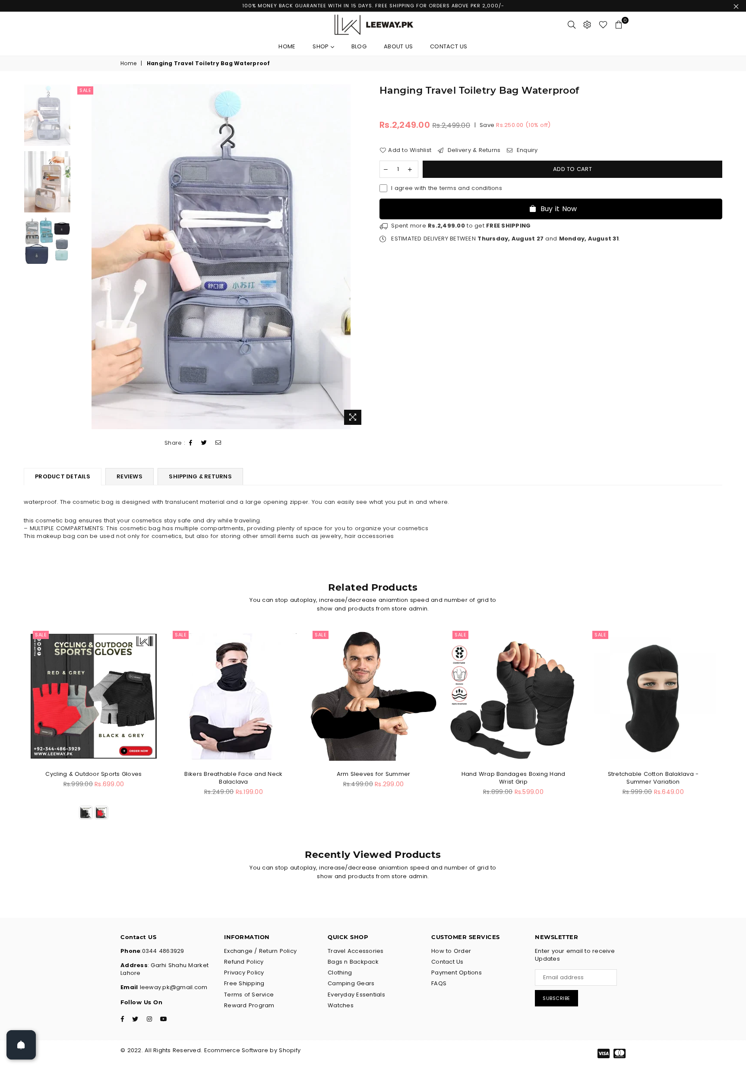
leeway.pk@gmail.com (172, 987)
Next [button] (359, 256)
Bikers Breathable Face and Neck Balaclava (233, 778)
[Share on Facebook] (191, 443)
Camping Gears (351, 983)
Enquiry (526, 150)
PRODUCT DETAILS (62, 476)
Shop (321, 46)
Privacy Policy (244, 972)
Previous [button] (82, 256)
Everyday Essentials (356, 994)
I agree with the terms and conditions (446, 188)
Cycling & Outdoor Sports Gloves (93, 774)
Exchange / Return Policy (260, 951)
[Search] (571, 24)
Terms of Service (249, 994)
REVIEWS (129, 476)
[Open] (21, 1045)
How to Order (451, 951)
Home (286, 46)
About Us (398, 46)
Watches (341, 1005)
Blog (359, 46)
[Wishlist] (603, 24)
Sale (85, 90)
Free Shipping (244, 983)
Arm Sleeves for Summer (374, 774)
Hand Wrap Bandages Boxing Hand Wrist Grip (514, 778)
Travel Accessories (356, 951)
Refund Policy (243, 962)
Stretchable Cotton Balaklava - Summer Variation (653, 778)
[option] (221, 256)
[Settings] (587, 24)
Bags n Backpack (353, 962)
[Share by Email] (218, 443)
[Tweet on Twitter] (204, 443)
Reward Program (249, 1005)
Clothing (340, 972)
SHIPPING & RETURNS (200, 476)
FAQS (438, 983)
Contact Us (449, 46)
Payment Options (456, 972)
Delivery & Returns (473, 150)
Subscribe (556, 998)
